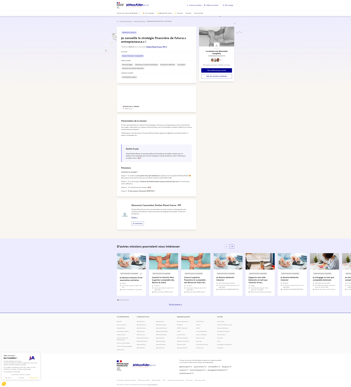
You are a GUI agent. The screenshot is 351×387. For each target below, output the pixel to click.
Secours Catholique (201, 335)
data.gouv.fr (226, 367)
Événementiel (120, 350)
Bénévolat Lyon (141, 331)
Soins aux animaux (121, 325)
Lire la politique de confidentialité (12, 371)
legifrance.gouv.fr (184, 367)
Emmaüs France (181, 335)
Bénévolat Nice (141, 348)
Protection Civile (181, 344)
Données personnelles (144, 380)
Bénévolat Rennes (141, 328)
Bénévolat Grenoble (161, 328)
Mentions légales (156, 380)
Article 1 (198, 325)
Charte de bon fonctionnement (176, 380)
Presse (218, 341)
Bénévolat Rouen (141, 325)
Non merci (8, 377)
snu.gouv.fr (182, 370)
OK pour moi (34, 377)
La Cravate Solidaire (201, 331)
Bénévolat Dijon (160, 338)
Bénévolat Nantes (160, 344)
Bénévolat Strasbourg (142, 338)
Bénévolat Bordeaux (142, 341)
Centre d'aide (220, 321)
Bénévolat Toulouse (161, 325)
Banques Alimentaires (182, 321)
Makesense (180, 325)
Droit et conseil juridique (123, 343)
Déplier (134, 217)
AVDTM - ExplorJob (182, 328)
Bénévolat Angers (160, 341)
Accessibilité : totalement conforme (126, 380)
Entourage (199, 341)
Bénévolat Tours (141, 335)
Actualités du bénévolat (223, 331)
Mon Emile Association (202, 344)
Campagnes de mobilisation (224, 344)
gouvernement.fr (199, 367)
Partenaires (220, 338)
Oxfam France (200, 321)
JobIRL (198, 328)
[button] (4, 384)
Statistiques (220, 348)
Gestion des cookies (200, 380)
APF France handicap (182, 338)
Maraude (119, 321)
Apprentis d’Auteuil (182, 348)
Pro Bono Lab (199, 348)
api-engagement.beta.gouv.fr (216, 370)
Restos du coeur (200, 338)
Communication (221, 335)
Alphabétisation (121, 328)
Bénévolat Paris (141, 321)
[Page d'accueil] (137, 5)
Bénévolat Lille (160, 321)
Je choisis (21, 377)
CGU (164, 380)
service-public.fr (213, 367)
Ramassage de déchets (123, 331)
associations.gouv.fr (185, 373)
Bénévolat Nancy (141, 344)
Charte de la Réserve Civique (224, 325)
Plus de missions (175, 304)
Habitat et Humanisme (183, 341)
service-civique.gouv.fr (197, 370)
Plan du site (189, 380)
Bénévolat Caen (160, 348)
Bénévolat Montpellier (162, 331)
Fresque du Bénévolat (222, 328)
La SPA (178, 331)
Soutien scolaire (121, 335)
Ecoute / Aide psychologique (124, 346)
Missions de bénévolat (126, 21)
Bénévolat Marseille (161, 335)
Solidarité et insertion (139, 21)
